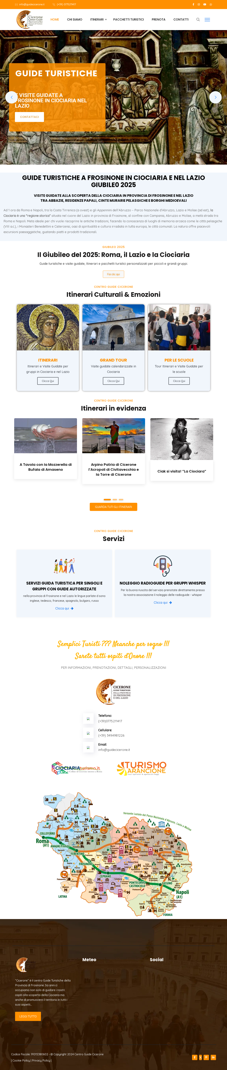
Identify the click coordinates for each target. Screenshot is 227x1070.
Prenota (158, 19)
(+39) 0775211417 (66, 4)
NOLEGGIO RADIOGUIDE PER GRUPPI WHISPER (163, 583)
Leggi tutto (28, 1016)
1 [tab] (106, 499)
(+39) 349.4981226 (111, 735)
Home (55, 19)
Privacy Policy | (41, 1060)
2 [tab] (114, 499)
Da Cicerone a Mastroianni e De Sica (113, 467)
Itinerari (97, 19)
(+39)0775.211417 (110, 721)
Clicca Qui (179, 381)
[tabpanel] (46, 449)
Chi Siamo (74, 19)
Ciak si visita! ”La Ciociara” (45, 471)
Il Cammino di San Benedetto (181, 474)
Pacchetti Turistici (128, 19)
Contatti (181, 19)
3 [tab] (121, 499)
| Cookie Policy (20, 1060)
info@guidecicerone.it (32, 4)
